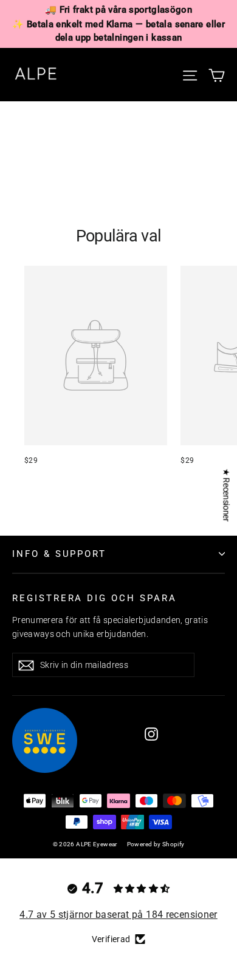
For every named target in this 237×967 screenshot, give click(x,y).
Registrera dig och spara (94, 598)
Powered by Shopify (156, 844)
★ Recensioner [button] (226, 494)
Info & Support (59, 553)
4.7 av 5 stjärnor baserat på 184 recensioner (118, 914)
